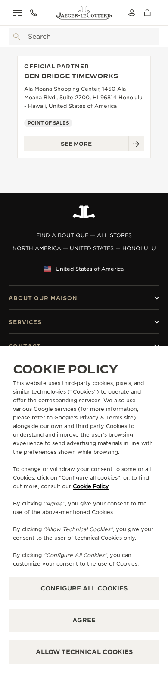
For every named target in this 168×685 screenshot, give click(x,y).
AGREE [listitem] (84, 620)
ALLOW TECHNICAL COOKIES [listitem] (84, 651)
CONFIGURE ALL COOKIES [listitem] (84, 588)
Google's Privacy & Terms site (94, 417)
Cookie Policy (91, 486)
